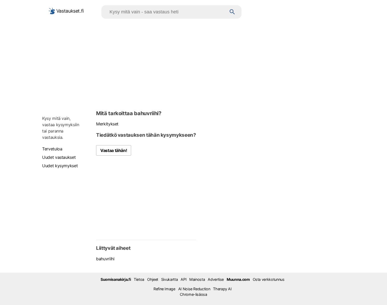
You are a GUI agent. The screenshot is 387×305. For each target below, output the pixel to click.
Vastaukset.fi (69, 11)
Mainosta (197, 279)
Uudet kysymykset (60, 165)
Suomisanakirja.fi (116, 279)
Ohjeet (152, 279)
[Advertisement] (193, 63)
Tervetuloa (52, 148)
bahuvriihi (105, 258)
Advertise (216, 279)
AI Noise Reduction (194, 289)
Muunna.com (238, 279)
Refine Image (164, 289)
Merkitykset (107, 123)
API (183, 279)
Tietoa (139, 279)
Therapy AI (222, 289)
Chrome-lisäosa (193, 294)
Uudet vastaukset (59, 157)
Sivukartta (169, 279)
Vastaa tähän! (113, 150)
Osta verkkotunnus (269, 279)
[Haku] (232, 12)
